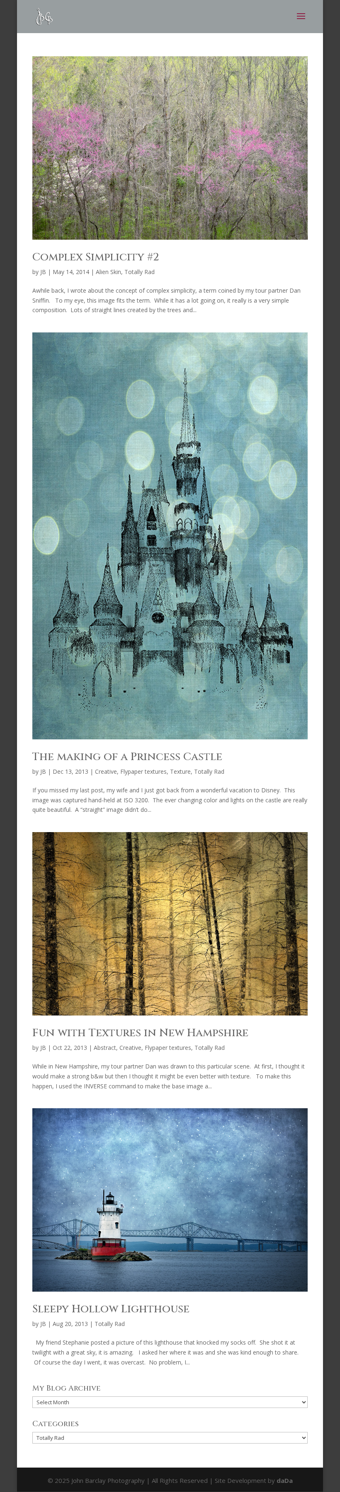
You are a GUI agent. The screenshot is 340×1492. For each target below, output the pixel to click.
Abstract (105, 1048)
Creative (106, 771)
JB (43, 272)
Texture (180, 771)
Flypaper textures (143, 771)
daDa (285, 1480)
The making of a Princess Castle (127, 757)
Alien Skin (108, 272)
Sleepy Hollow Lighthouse (110, 1309)
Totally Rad (139, 272)
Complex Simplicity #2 (95, 257)
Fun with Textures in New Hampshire (140, 1033)
